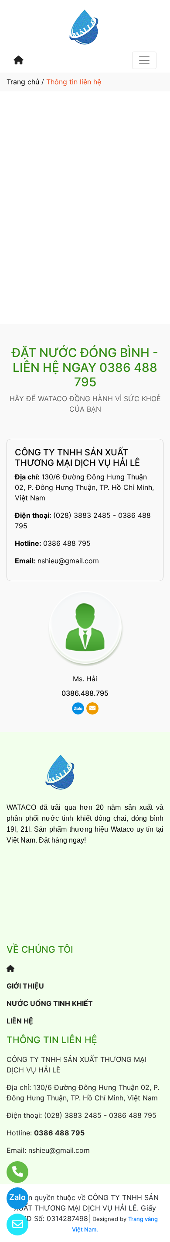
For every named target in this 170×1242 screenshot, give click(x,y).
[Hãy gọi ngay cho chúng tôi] (12, 1172)
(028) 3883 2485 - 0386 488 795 (100, 1115)
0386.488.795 (85, 693)
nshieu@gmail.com (68, 560)
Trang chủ (23, 81)
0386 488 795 (67, 543)
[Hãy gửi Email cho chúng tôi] (12, 1224)
